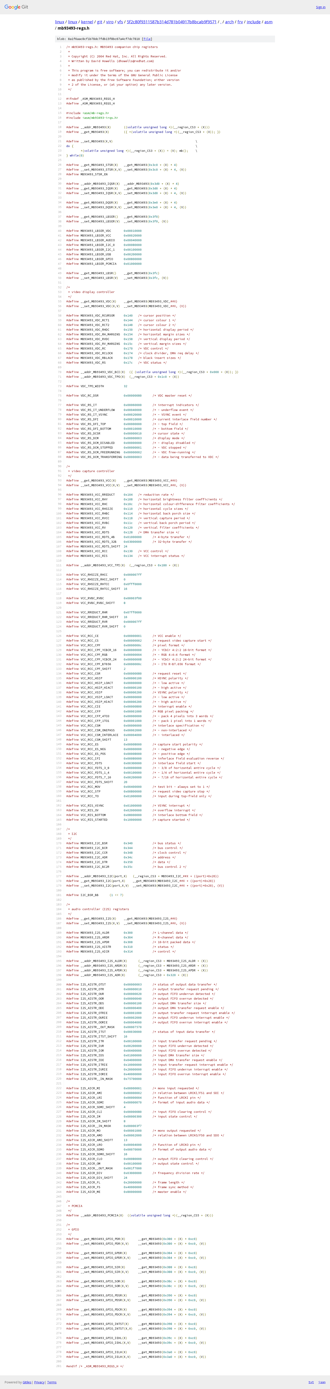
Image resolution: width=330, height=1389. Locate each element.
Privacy (39, 1382)
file (147, 39)
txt (311, 1382)
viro (110, 21)
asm (268, 21)
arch (229, 21)
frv (240, 21)
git (99, 21)
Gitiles (27, 1382)
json (322, 1382)
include (254, 21)
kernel (87, 21)
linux (59, 21)
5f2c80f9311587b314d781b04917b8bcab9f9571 (172, 21)
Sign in (321, 7)
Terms (52, 1382)
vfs (120, 21)
